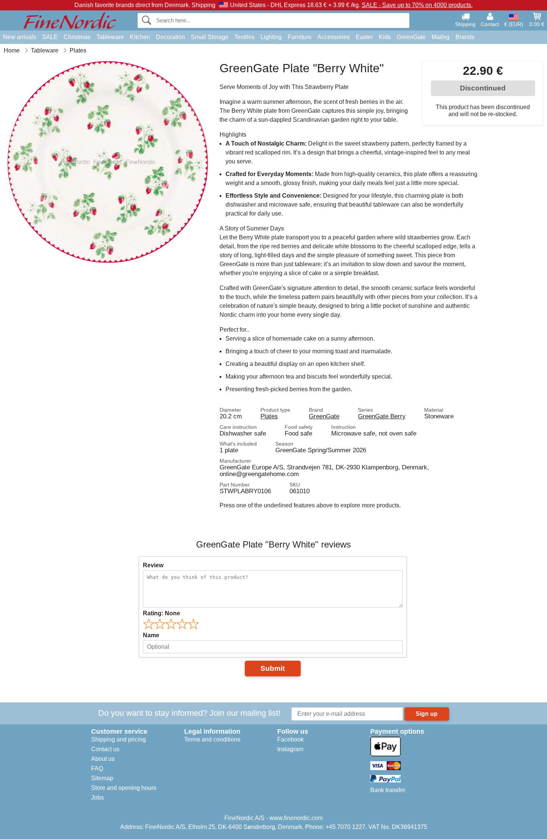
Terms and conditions (212, 739)
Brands (464, 37)
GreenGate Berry (382, 416)
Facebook (290, 739)
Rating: (161, 613)
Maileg (441, 37)
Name (151, 635)
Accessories (333, 37)
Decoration (170, 37)
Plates (269, 416)
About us (103, 759)
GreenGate (411, 37)
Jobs (97, 797)
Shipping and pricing (118, 739)
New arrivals (19, 37)
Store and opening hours (123, 788)
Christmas (77, 37)
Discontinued (483, 88)
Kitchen (140, 37)
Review (153, 565)
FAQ (97, 768)
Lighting (271, 37)
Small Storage (209, 37)
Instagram (290, 749)
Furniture (299, 37)
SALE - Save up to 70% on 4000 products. (417, 5)
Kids (385, 37)
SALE (50, 37)
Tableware (110, 37)
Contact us (105, 749)
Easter (364, 37)
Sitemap (102, 778)
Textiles (244, 37)
